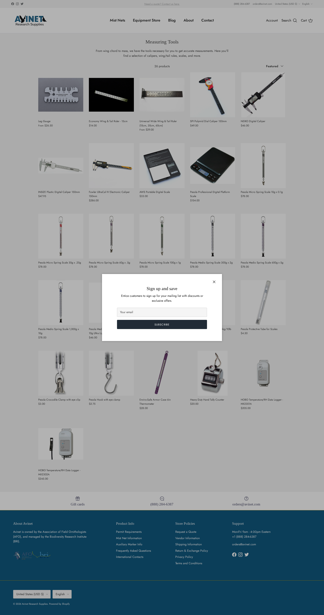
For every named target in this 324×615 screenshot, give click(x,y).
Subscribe (162, 324)
